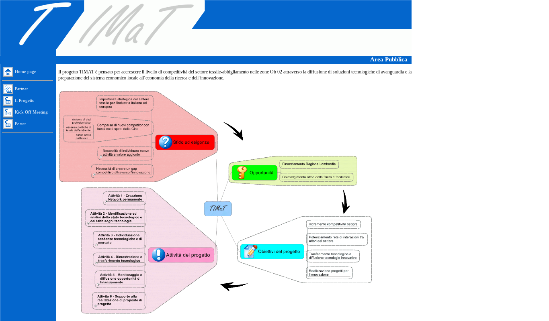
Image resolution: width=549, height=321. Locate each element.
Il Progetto (25, 100)
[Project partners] (8, 88)
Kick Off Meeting (31, 112)
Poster (20, 123)
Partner (21, 88)
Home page (25, 71)
